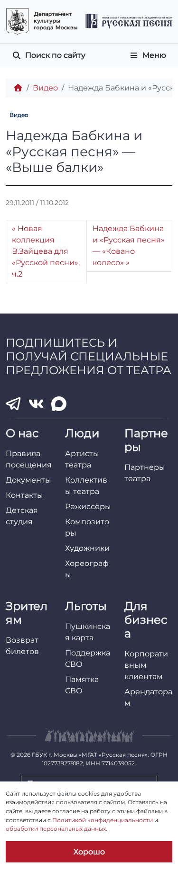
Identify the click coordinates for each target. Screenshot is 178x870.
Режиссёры (88, 506)
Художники (87, 548)
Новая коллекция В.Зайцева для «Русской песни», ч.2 (46, 251)
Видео (45, 87)
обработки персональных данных (56, 828)
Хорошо (89, 851)
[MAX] (58, 404)
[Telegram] (13, 404)
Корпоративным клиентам (146, 665)
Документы (28, 479)
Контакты (24, 495)
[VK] (36, 404)
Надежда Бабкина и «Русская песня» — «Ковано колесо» (129, 245)
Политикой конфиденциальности (102, 820)
